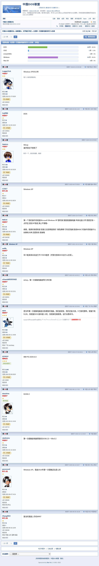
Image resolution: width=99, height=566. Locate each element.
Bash (84, 18)
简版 (61, 558)
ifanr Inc (49, 562)
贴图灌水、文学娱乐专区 (24, 31)
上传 (89, 18)
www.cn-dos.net (34, 11)
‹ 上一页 (5, 37)
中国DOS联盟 (55, 558)
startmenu (6, 438)
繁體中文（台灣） (77, 26)
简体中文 (68, 26)
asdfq (4, 248)
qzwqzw (5, 356)
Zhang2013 (6, 516)
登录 (58, 18)
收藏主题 (58, 548)
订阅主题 (50, 548)
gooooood (6, 469)
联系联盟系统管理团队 (43, 558)
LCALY (4, 189)
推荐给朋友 (91, 37)
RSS (94, 22)
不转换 (61, 26)
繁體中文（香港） (90, 26)
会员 (63, 18)
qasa (4, 310)
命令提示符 (78, 18)
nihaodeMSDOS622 (9, 279)
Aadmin (5, 144)
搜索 (72, 18)
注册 (54, 18)
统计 (94, 18)
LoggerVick (6, 71)
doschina (5, 393)
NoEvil (4, 220)
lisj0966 (5, 113)
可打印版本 (41, 548)
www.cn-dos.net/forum (53, 11)
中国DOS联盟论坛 (8, 22)
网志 (67, 18)
